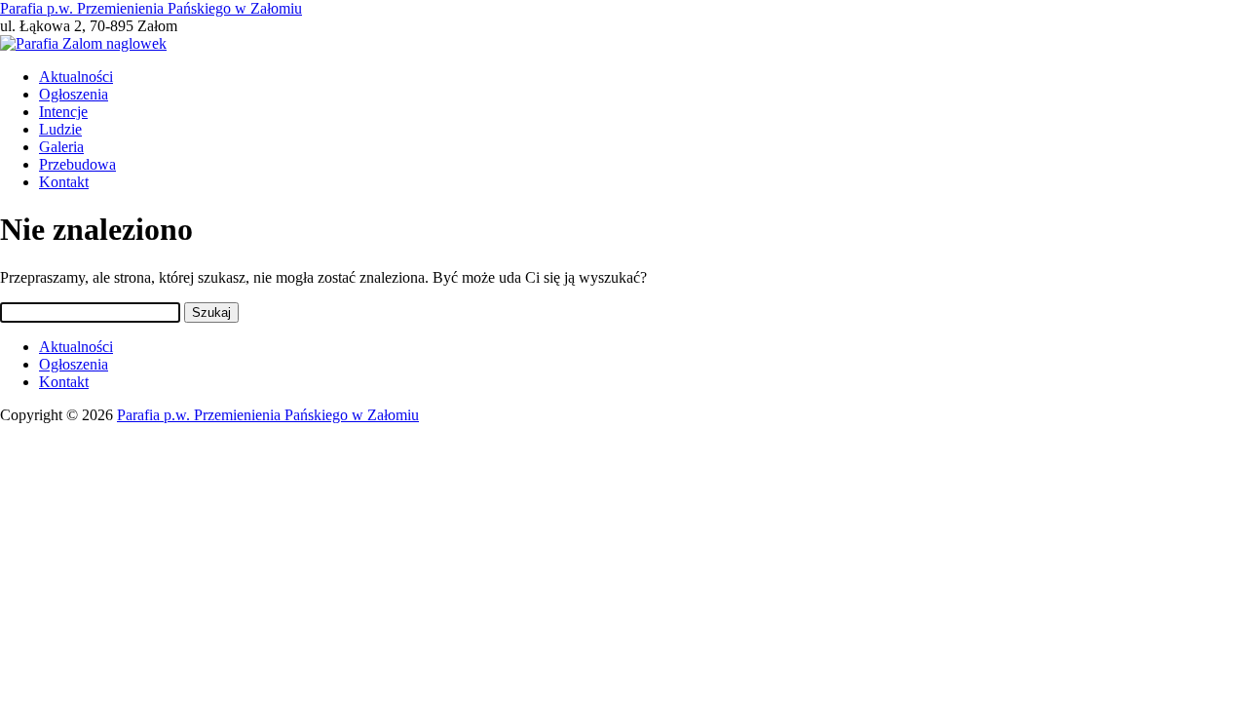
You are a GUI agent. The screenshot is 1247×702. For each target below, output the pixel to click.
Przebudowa (77, 164)
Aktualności (76, 76)
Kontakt (64, 182)
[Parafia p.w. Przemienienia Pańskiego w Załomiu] (83, 43)
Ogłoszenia (73, 94)
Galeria (61, 146)
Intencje (63, 111)
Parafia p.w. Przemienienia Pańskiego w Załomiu (151, 8)
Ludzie (60, 129)
